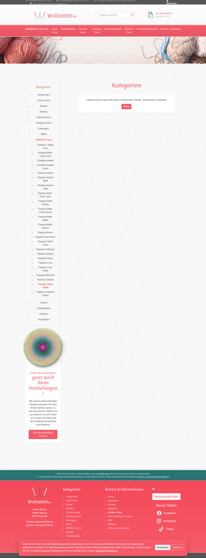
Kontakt (112, 504)
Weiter (126, 106)
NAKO (119, 29)
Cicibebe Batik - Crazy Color (45, 154)
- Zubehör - (163, 31)
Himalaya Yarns (97, 31)
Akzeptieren (162, 547)
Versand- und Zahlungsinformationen (153, 477)
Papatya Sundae (45, 279)
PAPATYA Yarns (129, 31)
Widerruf (112, 524)
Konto (111, 496)
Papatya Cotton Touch (45, 243)
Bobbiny (72, 29)
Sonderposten (151, 29)
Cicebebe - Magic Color (45, 147)
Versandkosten (102, 474)
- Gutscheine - (174, 31)
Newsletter (113, 500)
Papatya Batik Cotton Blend (45, 211)
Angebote (31, 29)
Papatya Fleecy (45, 258)
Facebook (170, 513)
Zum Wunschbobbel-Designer (43, 434)
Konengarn (110, 29)
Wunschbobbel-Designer (120, 516)
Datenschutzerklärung (107, 550)
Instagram (169, 521)
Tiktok (170, 529)
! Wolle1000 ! (43, 31)
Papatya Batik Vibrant (45, 226)
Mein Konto (171, 3)
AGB (110, 520)
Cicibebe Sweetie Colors (45, 167)
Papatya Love (45, 262)
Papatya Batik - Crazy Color (45, 195)
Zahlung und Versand (118, 528)
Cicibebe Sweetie (45, 160)
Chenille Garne (83, 31)
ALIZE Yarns (55, 31)
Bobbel (64, 29)
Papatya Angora (45, 173)
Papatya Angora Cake (45, 187)
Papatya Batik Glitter (45, 218)
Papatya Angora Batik (45, 179)
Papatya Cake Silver (45, 237)
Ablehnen (177, 547)
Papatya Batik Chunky (45, 203)
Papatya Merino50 (45, 275)
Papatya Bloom (45, 232)
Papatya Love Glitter (45, 269)
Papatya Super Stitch (45, 286)
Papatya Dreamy (45, 253)
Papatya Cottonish (45, 249)
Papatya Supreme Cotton (45, 294)
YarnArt (140, 29)
